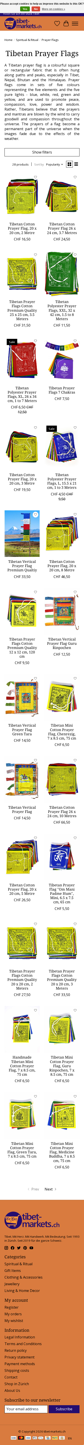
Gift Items (12, 1270)
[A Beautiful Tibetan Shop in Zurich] (22, 23)
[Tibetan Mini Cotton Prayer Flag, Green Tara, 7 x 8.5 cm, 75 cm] (22, 1115)
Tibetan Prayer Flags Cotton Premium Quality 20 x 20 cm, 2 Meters (22, 980)
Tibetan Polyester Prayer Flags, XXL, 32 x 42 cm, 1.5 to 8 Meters (61, 310)
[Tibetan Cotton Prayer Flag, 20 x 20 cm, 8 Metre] (61, 533)
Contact (10, 1377)
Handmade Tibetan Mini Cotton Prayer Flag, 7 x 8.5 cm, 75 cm (22, 1066)
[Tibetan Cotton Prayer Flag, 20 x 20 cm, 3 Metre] (22, 446)
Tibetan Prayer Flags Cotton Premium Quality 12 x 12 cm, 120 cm (22, 648)
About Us (12, 1390)
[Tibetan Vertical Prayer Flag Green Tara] (22, 697)
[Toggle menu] (75, 23)
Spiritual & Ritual (27, 40)
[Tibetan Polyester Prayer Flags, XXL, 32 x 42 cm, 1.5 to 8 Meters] (61, 274)
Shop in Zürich (16, 1383)
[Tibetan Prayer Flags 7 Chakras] (61, 360)
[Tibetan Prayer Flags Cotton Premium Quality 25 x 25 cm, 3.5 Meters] (22, 274)
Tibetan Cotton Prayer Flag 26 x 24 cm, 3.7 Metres (62, 228)
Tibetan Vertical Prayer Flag (22, 809)
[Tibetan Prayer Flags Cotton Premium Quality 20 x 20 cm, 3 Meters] (61, 943)
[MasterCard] (21, 1438)
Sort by (39, 164)
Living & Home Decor (22, 1290)
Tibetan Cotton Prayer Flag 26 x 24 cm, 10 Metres (61, 811)
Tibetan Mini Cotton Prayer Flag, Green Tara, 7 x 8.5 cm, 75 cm (22, 1150)
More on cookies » (53, 9)
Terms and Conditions (23, 1343)
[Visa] (28, 1438)
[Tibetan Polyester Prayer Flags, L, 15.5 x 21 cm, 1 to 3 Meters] (61, 446)
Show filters (42, 152)
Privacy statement (19, 1357)
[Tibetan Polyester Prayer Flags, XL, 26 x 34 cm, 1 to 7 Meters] (22, 360)
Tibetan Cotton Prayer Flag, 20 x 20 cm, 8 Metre (61, 565)
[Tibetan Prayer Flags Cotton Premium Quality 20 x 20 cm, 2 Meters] (22, 943)
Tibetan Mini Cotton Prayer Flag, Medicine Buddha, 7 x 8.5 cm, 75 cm (62, 1152)
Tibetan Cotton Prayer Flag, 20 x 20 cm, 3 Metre (22, 479)
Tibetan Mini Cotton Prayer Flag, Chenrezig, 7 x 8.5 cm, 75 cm (61, 732)
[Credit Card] (48, 1438)
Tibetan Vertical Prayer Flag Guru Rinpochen (62, 643)
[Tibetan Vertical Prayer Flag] (22, 779)
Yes (25, 9)
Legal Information (19, 1337)
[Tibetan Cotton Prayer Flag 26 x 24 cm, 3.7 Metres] (61, 196)
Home (8, 40)
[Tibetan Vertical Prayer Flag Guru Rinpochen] (61, 611)
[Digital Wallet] (37, 1438)
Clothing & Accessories (23, 1277)
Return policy (15, 1350)
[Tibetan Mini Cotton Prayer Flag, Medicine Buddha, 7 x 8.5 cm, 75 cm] (61, 1115)
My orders (13, 1314)
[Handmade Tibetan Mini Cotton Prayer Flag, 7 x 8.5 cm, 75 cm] (22, 1029)
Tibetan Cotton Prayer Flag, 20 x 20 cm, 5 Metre (22, 889)
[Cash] (62, 1438)
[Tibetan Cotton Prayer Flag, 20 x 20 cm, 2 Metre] (22, 196)
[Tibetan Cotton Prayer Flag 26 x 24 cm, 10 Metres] (61, 779)
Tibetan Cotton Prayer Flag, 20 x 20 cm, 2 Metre (22, 228)
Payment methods (19, 1363)
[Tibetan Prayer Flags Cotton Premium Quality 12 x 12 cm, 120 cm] (22, 611)
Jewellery (11, 1283)
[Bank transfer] (14, 1438)
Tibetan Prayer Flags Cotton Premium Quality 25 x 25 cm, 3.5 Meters (22, 310)
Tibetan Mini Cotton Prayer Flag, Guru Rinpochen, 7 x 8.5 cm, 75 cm (61, 1066)
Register (11, 1307)
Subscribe (64, 1409)
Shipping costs (16, 1370)
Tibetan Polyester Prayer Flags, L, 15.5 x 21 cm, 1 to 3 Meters (62, 481)
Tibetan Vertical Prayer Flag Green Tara (22, 729)
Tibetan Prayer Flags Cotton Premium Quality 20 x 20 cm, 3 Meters (62, 980)
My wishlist (13, 1320)
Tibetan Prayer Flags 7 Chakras (62, 390)
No (36, 9)
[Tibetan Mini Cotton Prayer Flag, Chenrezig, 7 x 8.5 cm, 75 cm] (61, 697)
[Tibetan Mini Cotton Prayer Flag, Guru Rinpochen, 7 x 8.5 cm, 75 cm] (61, 1029)
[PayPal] (55, 1438)
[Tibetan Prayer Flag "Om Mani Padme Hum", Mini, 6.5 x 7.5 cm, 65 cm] (61, 857)
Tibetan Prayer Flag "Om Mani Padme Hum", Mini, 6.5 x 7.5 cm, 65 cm (62, 894)
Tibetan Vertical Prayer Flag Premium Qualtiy (22, 565)
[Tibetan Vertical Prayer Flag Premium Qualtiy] (22, 533)
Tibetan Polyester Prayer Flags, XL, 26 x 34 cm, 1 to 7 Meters (22, 394)
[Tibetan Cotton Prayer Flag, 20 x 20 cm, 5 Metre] (22, 857)
